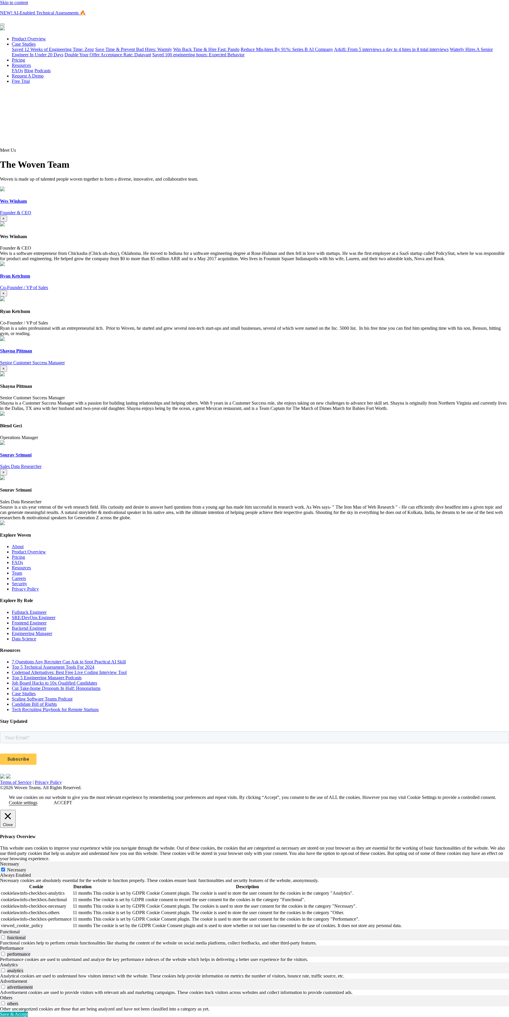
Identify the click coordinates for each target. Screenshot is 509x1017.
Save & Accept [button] (14, 1014)
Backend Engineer (29, 628)
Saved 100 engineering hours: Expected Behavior (198, 54)
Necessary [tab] (9, 863)
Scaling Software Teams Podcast (42, 698)
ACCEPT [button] (63, 802)
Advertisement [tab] (13, 981)
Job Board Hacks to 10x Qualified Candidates (54, 682)
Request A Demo (28, 75)
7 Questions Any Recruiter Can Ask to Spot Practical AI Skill (69, 661)
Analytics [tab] (9, 964)
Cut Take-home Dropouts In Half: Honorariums (56, 688)
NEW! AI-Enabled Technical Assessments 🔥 (43, 12)
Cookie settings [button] (23, 802)
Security (19, 583)
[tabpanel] (254, 903)
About (18, 546)
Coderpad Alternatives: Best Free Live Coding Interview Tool (69, 672)
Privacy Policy (25, 588)
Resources (21, 65)
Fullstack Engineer (29, 612)
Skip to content (14, 2)
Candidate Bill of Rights (34, 704)
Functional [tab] (10, 931)
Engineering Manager (32, 633)
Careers (19, 578)
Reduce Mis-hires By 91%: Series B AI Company (287, 49)
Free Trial (21, 81)
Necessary (16, 869)
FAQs (17, 70)
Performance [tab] (12, 948)
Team (17, 573)
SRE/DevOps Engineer (33, 617)
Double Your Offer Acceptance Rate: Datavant (108, 54)
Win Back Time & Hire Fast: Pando (206, 49)
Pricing (18, 59)
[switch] (3, 937)
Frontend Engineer (29, 622)
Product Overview (29, 38)
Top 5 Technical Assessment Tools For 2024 (53, 667)
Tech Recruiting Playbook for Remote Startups (55, 709)
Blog (28, 70)
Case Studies (24, 44)
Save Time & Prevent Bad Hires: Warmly (133, 49)
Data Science (24, 638)
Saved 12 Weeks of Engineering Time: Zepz (53, 49)
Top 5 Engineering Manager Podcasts (47, 677)
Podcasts (42, 70)
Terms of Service (16, 782)
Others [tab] (6, 997)
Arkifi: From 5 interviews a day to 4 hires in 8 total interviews (391, 49)
